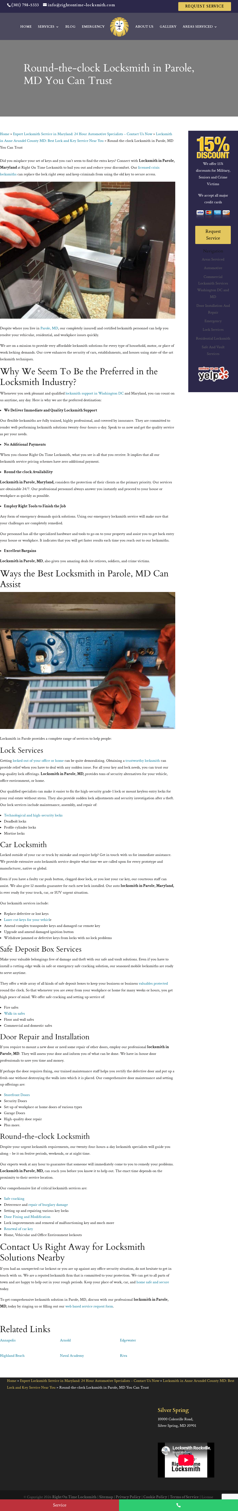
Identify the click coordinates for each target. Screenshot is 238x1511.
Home (4, 134)
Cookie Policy (155, 1497)
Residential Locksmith (213, 338)
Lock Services (213, 329)
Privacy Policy (128, 1497)
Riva (123, 1355)
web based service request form (89, 1306)
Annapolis (8, 1340)
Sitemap (106, 1497)
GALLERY (168, 27)
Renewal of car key (18, 1228)
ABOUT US (144, 27)
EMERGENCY (93, 27)
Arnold (65, 1340)
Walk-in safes (14, 1013)
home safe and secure (152, 1282)
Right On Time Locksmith (74, 1497)
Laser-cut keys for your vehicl (27, 919)
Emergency (213, 321)
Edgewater (128, 1340)
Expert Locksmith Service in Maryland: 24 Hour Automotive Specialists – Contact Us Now (82, 134)
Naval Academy (72, 1355)
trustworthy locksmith (143, 760)
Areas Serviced (213, 259)
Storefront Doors (17, 1094)
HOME (26, 27)
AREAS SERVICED (198, 27)
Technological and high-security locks (33, 815)
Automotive (213, 268)
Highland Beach (12, 1355)
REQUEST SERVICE (204, 6)
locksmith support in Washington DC (95, 393)
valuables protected (153, 983)
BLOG (70, 27)
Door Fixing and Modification (27, 1216)
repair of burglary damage (48, 1204)
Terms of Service (184, 1497)
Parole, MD (49, 328)
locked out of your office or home (38, 760)
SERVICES (46, 27)
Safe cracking (14, 1198)
